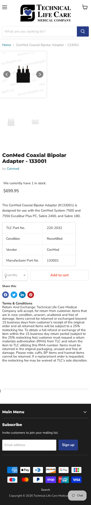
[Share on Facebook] (5, 294)
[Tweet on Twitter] (14, 294)
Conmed (13, 168)
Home (6, 45)
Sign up (68, 444)
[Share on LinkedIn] (22, 294)
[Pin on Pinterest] (30, 294)
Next (39, 74)
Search (45, 490)
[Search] (83, 31)
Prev (6, 74)
